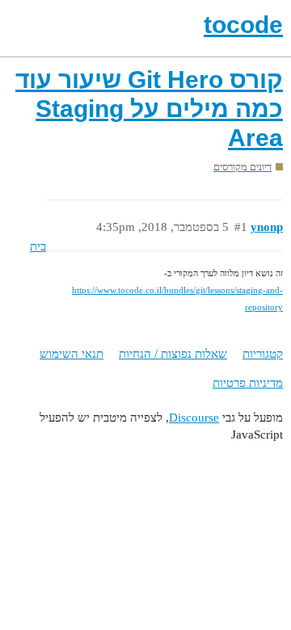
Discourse (194, 417)
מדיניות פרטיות (248, 382)
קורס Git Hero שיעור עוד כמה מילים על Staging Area (149, 108)
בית (38, 246)
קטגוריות (262, 353)
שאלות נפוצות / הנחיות (173, 353)
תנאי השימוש (71, 353)
